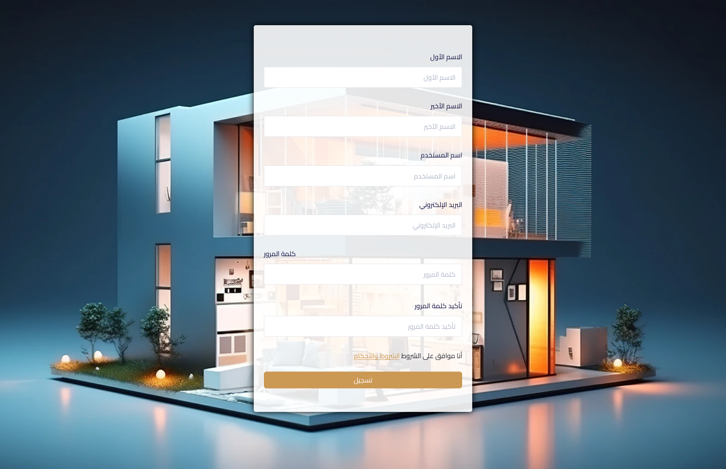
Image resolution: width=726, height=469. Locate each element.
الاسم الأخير (446, 106)
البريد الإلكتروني (440, 204)
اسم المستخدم (441, 155)
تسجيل (363, 380)
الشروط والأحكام (377, 355)
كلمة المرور (280, 253)
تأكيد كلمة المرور (438, 306)
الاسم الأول (446, 57)
